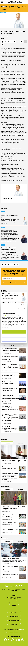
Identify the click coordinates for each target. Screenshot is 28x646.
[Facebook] (6, 640)
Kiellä (14, 340)
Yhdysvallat (4, 6)
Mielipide (4, 511)
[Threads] (22, 640)
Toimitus (14, 605)
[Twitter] (9, 640)
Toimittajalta (3, 12)
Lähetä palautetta (14, 620)
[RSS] (16, 640)
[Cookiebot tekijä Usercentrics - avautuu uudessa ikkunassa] (20, 305)
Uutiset (3, 211)
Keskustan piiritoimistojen (16, 630)
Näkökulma (4, 298)
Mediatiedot (14, 624)
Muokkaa (13, 335)
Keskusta (9, 589)
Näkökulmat (17, 589)
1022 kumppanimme (9, 315)
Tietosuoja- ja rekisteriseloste (14, 632)
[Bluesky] (19, 640)
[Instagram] (12, 640)
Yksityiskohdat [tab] (12, 308)
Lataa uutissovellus (14, 612)
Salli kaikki (14, 332)
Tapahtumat (14, 590)
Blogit (23, 589)
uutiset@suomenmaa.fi (14, 598)
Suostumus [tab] (4, 308)
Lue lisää (4, 9)
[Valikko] (2, 2)
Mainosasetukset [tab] (22, 308)
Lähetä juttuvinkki (14, 616)
